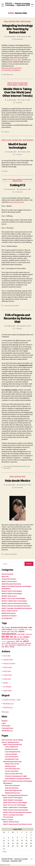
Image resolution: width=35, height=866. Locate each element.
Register (5, 721)
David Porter (7, 675)
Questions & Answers (9, 616)
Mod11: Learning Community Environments (17, 608)
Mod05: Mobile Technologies (17, 84)
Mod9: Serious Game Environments (15, 810)
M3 (11, 637)
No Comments (18, 39)
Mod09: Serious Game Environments (14, 603)
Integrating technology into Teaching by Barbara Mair (17, 29)
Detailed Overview (11, 749)
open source (11, 641)
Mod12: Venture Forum (12, 21)
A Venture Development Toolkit (16, 776)
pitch (11, 74)
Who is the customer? (12, 785)
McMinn (26, 637)
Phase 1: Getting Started (10, 742)
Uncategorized (25, 21)
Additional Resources (12, 793)
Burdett (7, 627)
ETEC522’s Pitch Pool (12, 769)
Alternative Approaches (13, 790)
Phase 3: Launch (7, 819)
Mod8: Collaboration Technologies (15, 807)
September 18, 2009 (25, 326)
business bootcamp (19, 627)
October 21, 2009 (25, 100)
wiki (3, 647)
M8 (18, 637)
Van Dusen (12, 645)
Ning (26, 639)
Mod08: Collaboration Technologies (14, 601)
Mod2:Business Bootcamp (12, 761)
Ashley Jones (7, 667)
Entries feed (6, 726)
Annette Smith (8, 659)
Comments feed (7, 728)
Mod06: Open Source (9, 596)
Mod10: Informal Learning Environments (16, 606)
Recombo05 (7, 468)
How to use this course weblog (12, 740)
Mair (8, 74)
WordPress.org (8, 707)
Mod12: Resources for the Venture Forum (17, 824)
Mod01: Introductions (17, 476)
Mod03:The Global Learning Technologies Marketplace (17, 180)
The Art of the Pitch (11, 771)
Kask (23, 634)
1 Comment (18, 102)
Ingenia (9, 466)
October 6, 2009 (25, 152)
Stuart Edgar (7, 690)
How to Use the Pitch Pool (13, 774)
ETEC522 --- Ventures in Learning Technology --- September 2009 (17, 4)
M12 (5, 74)
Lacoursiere (28, 634)
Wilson (7, 647)
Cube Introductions (11, 788)
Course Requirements (12, 752)
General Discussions (9, 579)
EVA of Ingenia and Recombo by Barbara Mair (17, 318)
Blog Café (5, 576)
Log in (4, 723)
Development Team (12, 759)
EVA (5, 466)
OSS (17, 641)
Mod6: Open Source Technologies (15, 802)
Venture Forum (22, 645)
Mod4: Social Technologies (12, 797)
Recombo (14, 643)
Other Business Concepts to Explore (17, 778)
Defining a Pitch (10, 766)
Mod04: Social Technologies (17, 83)
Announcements (7, 574)
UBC (3, 645)
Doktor (30, 629)
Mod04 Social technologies (17, 145)
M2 (12, 466)
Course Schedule (11, 754)
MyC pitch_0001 (15, 60)
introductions (8, 554)
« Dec (4, 851)
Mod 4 (6, 171)
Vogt (29, 645)
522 (3, 627)
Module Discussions (9, 613)
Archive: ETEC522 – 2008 (11, 700)
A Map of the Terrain (12, 764)
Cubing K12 (17, 185)
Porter (8, 643)
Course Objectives (11, 747)
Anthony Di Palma (9, 663)
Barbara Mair (11, 36)
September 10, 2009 (25, 485)
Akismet (9, 864)
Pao (21, 641)
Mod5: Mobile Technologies (13, 800)
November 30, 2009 (25, 36)
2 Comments (18, 192)
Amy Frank (6, 656)
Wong (12, 647)
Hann (16, 631)
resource (6, 132)
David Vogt (7, 679)
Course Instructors (11, 756)
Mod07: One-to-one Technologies (13, 598)
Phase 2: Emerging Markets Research (15, 795)
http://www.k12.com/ (17, 202)
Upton (6, 645)
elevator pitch (6, 631)
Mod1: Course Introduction (12, 744)
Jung (18, 634)
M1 (13, 554)
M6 (15, 637)
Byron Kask (7, 671)
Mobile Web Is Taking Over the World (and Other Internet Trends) (17, 92)
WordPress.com (8, 703)
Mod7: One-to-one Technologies (14, 805)
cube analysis (8, 305)
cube (30, 627)
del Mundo (15, 629)
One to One (4, 641)
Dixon (26, 629)
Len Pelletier (7, 686)
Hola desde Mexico (17, 480)
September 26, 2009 (25, 189)
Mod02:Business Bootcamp (22, 466)
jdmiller (5, 683)
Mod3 (17, 305)
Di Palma (21, 629)
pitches (3, 643)
